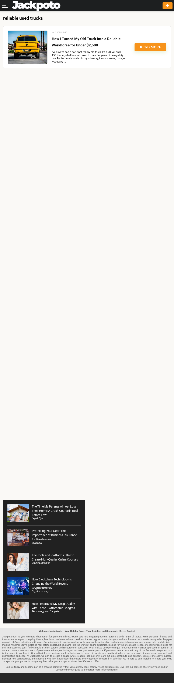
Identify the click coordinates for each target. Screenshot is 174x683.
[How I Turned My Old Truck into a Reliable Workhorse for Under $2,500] (27, 47)
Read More (150, 47)
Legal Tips (37, 518)
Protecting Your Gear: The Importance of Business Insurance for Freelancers (54, 535)
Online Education (41, 562)
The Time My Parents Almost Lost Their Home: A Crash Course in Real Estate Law (55, 511)
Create (168, 5)
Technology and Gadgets (45, 611)
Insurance (37, 542)
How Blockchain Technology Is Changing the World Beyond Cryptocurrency (52, 584)
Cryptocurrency (40, 591)
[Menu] (5, 5)
